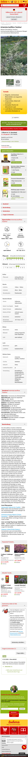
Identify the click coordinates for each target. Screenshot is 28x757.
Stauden (14, 23)
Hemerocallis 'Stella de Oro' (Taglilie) (11, 507)
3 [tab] (15, 77)
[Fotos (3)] (10, 82)
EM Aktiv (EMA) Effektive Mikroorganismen (18, 167)
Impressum (4, 743)
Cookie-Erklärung (6, 749)
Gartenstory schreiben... (18, 642)
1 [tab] (12, 77)
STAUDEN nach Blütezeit (22, 23)
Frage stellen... (21, 653)
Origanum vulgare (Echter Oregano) (10, 529)
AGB (3, 747)
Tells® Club (14, 733)
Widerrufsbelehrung (6, 751)
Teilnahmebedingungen (15, 634)
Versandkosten (4, 147)
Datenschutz (5, 745)
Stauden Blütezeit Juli (6, 24)
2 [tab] (14, 77)
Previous (2, 548)
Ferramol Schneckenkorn (18, 178)
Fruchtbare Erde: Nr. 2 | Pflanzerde (17, 154)
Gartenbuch (23, 733)
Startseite (2, 23)
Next (25, 548)
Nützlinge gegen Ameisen (18, 189)
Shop (5, 733)
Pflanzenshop (8, 23)
